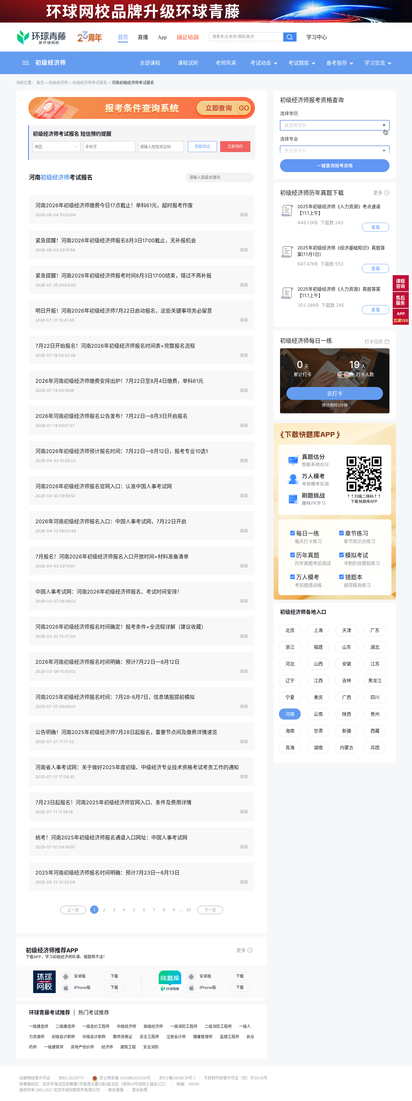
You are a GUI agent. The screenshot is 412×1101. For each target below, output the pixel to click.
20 (188, 910)
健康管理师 (202, 1036)
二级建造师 (65, 1026)
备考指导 (336, 63)
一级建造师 (38, 1026)
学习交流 (374, 63)
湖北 (374, 647)
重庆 (318, 697)
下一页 (210, 910)
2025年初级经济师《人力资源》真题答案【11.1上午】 (338, 292)
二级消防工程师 (218, 1026)
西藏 (374, 730)
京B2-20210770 (71, 1078)
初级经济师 (50, 62)
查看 (375, 227)
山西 (318, 663)
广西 (346, 697)
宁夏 (290, 697)
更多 (241, 950)
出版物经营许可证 (34, 1078)
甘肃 (318, 730)
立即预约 (235, 146)
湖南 (318, 747)
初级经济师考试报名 (89, 82)
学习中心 (316, 37)
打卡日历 (374, 341)
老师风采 (226, 63)
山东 (346, 647)
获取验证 (202, 146)
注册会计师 (176, 1036)
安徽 (346, 663)
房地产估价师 (82, 1047)
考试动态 (260, 63)
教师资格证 (122, 1036)
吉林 (346, 680)
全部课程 (150, 63)
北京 (290, 630)
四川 (374, 697)
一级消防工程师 (183, 1026)
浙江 (290, 647)
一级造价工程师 (95, 1026)
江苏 (374, 663)
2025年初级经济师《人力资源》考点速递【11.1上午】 (338, 210)
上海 (318, 630)
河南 (290, 714)
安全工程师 (149, 1036)
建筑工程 (128, 1047)
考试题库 (298, 63)
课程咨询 (400, 283)
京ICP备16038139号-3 (177, 1078)
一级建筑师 (53, 1047)
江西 (318, 680)
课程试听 (188, 63)
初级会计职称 (63, 1036)
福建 (318, 647)
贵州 (374, 714)
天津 (346, 630)
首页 (123, 37)
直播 (143, 37)
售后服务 (400, 300)
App (162, 37)
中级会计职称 (94, 1036)
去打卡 (334, 393)
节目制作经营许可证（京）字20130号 (235, 1078)
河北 (290, 663)
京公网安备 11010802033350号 (124, 1078)
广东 (374, 630)
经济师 (107, 1047)
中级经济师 (126, 1026)
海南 (290, 730)
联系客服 (116, 1090)
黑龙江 (375, 680)
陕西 (346, 714)
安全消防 (151, 1047)
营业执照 (139, 1090)
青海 (290, 747)
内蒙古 (346, 747)
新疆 (346, 730)
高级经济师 (153, 1026)
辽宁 (290, 680)
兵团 (374, 747)
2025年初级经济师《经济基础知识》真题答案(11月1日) (341, 251)
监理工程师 (229, 1036)
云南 (318, 714)
